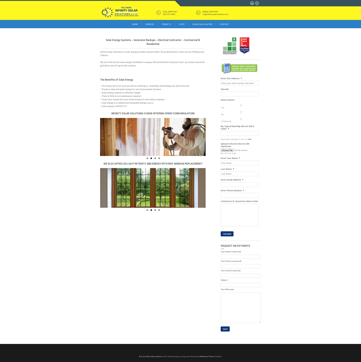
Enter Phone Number (232, 190)
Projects (166, 24)
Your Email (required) (231, 270)
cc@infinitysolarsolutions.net (215, 14)
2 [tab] (151, 158)
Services (149, 24)
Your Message (227, 289)
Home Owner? (228, 100)
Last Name (227, 169)
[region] (153, 137)
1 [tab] (147, 158)
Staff (182, 24)
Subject (224, 280)
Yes (222, 108)
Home (135, 24)
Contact (224, 24)
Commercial (226, 121)
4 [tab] (159, 158)
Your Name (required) (231, 251)
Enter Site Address (231, 78)
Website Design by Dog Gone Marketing (182, 356)
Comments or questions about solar (239, 201)
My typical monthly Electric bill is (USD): (237, 127)
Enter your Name (230, 158)
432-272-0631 (169, 14)
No (222, 114)
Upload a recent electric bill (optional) (235, 145)
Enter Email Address (232, 180)
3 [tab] (155, 158)
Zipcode (225, 89)
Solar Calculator (202, 24)
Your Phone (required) (231, 261)
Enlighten (218, 356)
